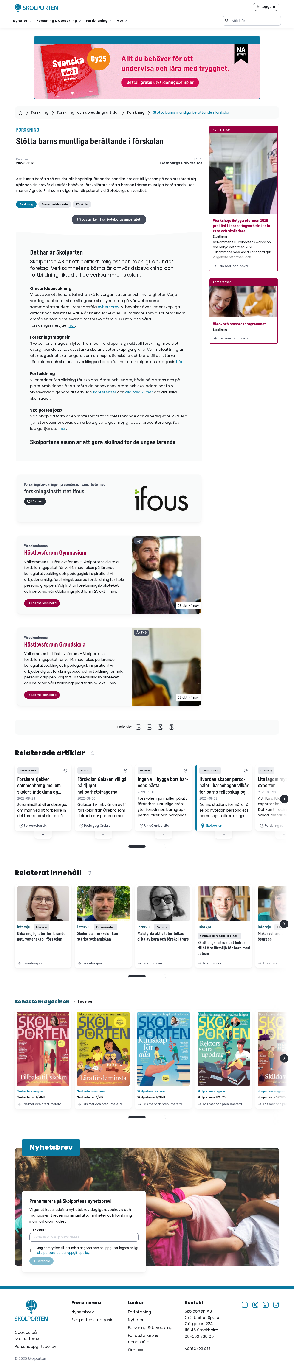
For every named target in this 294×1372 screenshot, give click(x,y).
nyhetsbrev (108, 307)
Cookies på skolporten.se (28, 1335)
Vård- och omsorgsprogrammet (239, 324)
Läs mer (85, 1001)
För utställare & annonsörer (143, 1338)
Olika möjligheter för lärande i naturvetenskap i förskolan (42, 936)
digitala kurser (139, 392)
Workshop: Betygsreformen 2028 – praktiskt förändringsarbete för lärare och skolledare (242, 226)
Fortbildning (139, 1312)
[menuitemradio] (22, 21)
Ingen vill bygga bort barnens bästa (163, 782)
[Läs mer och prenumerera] (43, 1049)
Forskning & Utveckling (150, 1327)
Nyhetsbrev (82, 1312)
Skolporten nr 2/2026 (91, 1097)
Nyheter (136, 1320)
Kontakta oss (198, 1348)
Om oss (135, 1349)
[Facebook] (138, 727)
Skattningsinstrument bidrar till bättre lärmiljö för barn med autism (224, 948)
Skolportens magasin (92, 1320)
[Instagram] (275, 1304)
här (72, 325)
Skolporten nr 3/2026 (31, 1097)
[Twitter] (160, 727)
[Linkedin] (149, 727)
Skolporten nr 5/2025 (272, 1097)
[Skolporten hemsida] (36, 8)
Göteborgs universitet (181, 163)
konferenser (104, 392)
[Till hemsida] (31, 1311)
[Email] (171, 727)
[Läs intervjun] (43, 903)
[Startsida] (20, 112)
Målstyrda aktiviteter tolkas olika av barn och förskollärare (163, 936)
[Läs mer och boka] (243, 173)
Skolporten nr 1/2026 (151, 1097)
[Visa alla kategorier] (65, 770)
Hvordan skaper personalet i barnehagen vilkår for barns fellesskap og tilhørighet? (224, 785)
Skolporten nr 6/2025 (212, 1097)
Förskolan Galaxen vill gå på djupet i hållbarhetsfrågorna (101, 785)
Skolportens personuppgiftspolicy (63, 1253)
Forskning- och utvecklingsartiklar (88, 112)
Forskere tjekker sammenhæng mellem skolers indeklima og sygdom (39, 785)
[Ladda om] (92, 753)
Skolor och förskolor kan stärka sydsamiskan (97, 936)
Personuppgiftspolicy (35, 1346)
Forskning (39, 112)
